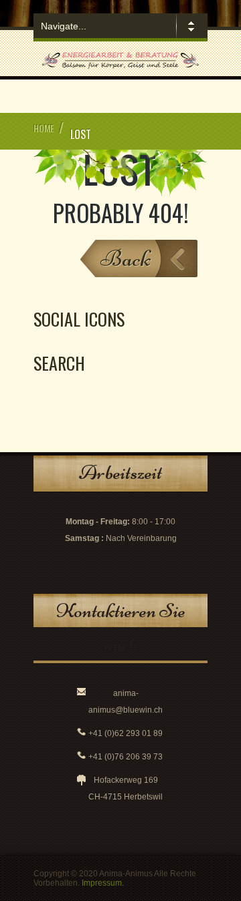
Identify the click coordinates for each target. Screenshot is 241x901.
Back (125, 258)
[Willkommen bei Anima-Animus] (120, 68)
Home (43, 128)
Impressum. (103, 883)
